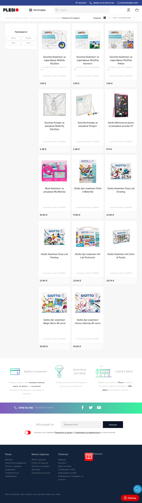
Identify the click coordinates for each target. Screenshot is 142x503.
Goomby (28, 38)
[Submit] (57, 10)
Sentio (28, 43)
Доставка (36, 469)
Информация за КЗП (67, 473)
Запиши (113, 424)
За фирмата (10, 469)
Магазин (9, 459)
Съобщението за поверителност (87, 432)
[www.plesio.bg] (11, 9)
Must (13, 43)
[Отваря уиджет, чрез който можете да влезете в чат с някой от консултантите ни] (130, 498)
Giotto (13, 38)
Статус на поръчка (40, 463)
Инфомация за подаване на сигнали (70, 478)
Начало (8, 18)
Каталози (97, 453)
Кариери (62, 459)
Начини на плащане (41, 466)
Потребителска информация (12, 474)
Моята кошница (39, 459)
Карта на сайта (64, 466)
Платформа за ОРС (66, 469)
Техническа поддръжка (15, 463)
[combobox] (82, 10)
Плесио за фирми (13, 466)
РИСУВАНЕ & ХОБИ (20, 18)
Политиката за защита (64, 432)
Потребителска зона (41, 473)
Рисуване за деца (36, 18)
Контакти (62, 463)
